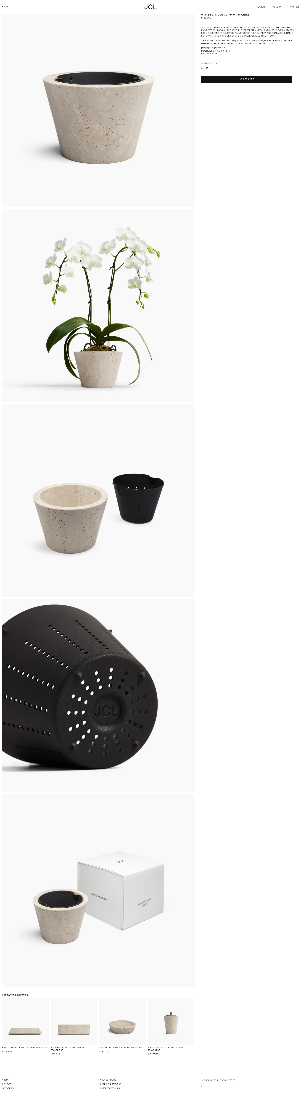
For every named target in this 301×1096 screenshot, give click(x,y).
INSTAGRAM (8, 1088)
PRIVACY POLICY (108, 1080)
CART (294, 7)
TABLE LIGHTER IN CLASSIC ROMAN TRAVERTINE (166, 1049)
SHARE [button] (204, 68)
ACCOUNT (277, 7)
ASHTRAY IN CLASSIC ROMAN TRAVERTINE (120, 1048)
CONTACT (7, 1084)
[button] (260, 6)
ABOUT (5, 1080)
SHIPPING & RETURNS (110, 1084)
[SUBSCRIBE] (291, 1085)
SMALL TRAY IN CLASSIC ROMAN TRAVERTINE (25, 1048)
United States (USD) (110, 1088)
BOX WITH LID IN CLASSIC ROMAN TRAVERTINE (67, 1049)
